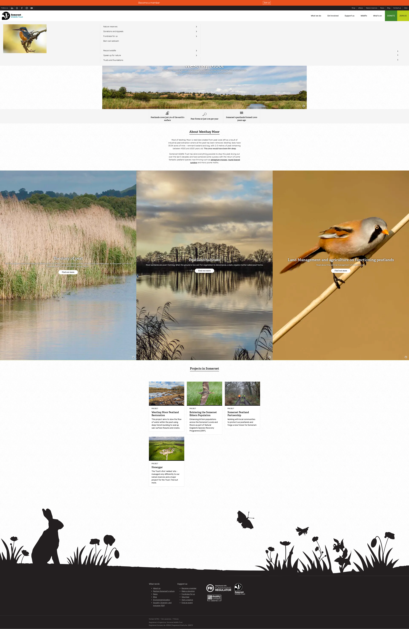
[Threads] (16, 8)
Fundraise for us (188, 594)
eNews (360, 8)
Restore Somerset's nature (163, 591)
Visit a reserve (187, 600)
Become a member (189, 588)
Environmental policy (161, 600)
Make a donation (188, 591)
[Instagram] (26, 8)
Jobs (406, 8)
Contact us (397, 8)
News (382, 8)
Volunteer (185, 597)
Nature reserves (371, 8)
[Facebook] (21, 8)
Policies (176, 619)
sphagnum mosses (219, 160)
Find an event (187, 603)
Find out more (68, 272)
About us (156, 588)
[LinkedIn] (12, 8)
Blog (388, 8)
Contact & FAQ (154, 619)
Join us (267, 3)
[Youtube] (31, 8)
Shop (353, 8)
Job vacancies (166, 619)
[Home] (12, 16)
